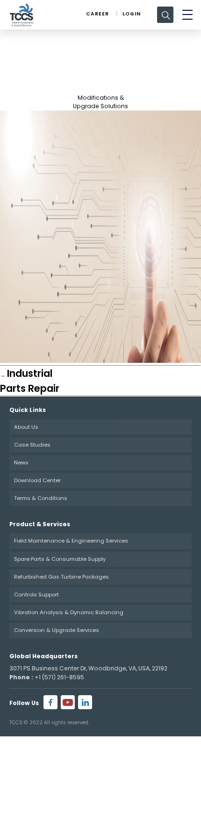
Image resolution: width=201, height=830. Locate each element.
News (21, 462)
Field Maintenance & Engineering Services (71, 540)
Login (131, 13)
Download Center (37, 480)
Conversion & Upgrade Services (56, 630)
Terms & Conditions (40, 498)
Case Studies (32, 444)
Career (97, 13)
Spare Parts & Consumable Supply (60, 559)
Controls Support (36, 594)
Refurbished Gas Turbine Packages (61, 576)
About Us (26, 427)
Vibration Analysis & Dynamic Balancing (68, 612)
